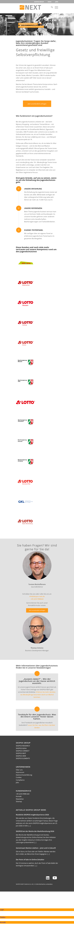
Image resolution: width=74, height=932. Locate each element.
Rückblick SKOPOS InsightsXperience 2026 (32, 815)
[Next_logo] (30, 7)
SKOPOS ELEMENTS (23, 758)
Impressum (20, 772)
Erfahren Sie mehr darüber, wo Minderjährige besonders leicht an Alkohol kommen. (38, 694)
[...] (30, 826)
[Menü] (55, 7)
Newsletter (20, 799)
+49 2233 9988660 (37, 599)
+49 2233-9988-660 (22, 794)
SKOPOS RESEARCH (23, 746)
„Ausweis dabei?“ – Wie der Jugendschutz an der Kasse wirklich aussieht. (37, 681)
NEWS (49, 2)
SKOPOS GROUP (39, 2)
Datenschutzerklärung (24, 775)
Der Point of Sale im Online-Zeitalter (30, 859)
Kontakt (19, 796)
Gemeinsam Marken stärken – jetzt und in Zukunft (36, 848)
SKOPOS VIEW (21, 756)
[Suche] (51, 7)
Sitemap (19, 801)
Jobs (17, 782)
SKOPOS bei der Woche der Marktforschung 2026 (35, 831)
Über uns (19, 770)
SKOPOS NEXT (21, 753)
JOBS (56, 2)
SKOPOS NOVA (21, 748)
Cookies (19, 777)
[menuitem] (39, 2)
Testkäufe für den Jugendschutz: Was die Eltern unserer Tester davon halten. (37, 716)
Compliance (20, 780)
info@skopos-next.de (37, 596)
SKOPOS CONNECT (22, 751)
